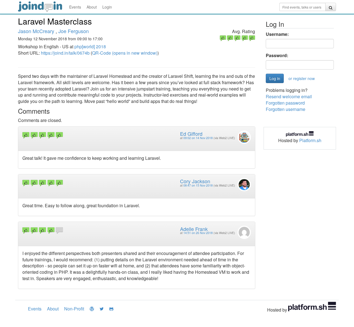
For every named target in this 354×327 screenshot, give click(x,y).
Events (75, 7)
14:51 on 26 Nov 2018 (198, 233)
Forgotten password (285, 103)
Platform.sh (310, 140)
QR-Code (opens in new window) (124, 53)
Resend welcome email (289, 96)
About (92, 7)
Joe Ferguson (73, 30)
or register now (301, 78)
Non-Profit (74, 308)
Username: (277, 34)
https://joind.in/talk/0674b (65, 53)
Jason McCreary (36, 30)
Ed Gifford (191, 133)
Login (107, 7)
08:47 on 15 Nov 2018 (198, 185)
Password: (277, 55)
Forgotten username (285, 109)
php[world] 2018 (90, 46)
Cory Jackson (195, 181)
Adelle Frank (194, 228)
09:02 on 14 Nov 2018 (198, 138)
